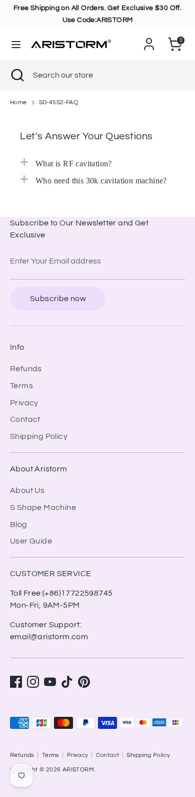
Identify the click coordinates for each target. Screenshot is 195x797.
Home (18, 102)
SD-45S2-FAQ (58, 102)
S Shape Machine (43, 507)
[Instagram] (33, 682)
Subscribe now (58, 299)
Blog (19, 524)
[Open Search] (17, 75)
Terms (21, 386)
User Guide (31, 541)
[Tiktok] (67, 682)
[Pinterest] (84, 682)
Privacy (24, 403)
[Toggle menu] (16, 44)
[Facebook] (16, 682)
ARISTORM (78, 769)
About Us (27, 490)
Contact (25, 419)
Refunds (26, 369)
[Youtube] (50, 682)
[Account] (149, 40)
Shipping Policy (39, 436)
